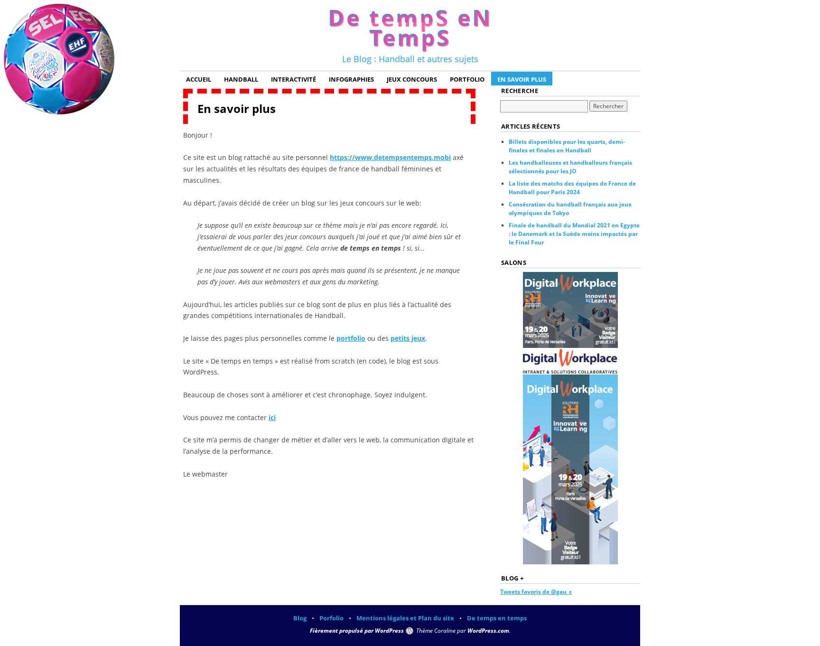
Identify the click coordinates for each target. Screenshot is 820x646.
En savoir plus (521, 79)
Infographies (351, 79)
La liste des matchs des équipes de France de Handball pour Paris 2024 (572, 187)
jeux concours (412, 79)
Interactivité (293, 79)
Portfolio (467, 79)
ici (272, 417)
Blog (300, 618)
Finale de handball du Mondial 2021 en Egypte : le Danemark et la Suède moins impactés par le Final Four (574, 233)
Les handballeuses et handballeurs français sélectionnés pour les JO (570, 167)
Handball (241, 79)
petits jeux (408, 338)
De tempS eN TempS (410, 27)
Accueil (198, 79)
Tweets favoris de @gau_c (536, 592)
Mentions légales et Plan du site (405, 618)
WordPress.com (488, 631)
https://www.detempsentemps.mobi (390, 157)
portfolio (350, 338)
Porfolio (331, 618)
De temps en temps (497, 618)
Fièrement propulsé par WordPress (357, 631)
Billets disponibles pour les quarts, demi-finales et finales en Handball (567, 146)
